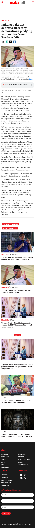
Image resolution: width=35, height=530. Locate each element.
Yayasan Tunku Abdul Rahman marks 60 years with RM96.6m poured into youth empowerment (17, 325)
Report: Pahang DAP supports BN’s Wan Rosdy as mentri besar (16, 291)
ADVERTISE (5, 485)
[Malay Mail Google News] (25, 479)
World (4, 459)
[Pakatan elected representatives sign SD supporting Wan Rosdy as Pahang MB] (17, 242)
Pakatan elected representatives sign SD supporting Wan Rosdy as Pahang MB (17, 258)
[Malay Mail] (17, 4)
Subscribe (6, 513)
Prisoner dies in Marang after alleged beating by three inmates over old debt (16, 435)
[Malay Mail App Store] (21, 476)
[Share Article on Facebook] (14, 43)
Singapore (5, 457)
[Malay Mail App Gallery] (21, 479)
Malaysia (5, 21)
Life (2, 464)
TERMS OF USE (6, 483)
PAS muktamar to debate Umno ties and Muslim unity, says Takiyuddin (17, 401)
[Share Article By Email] (3, 43)
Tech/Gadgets (23, 464)
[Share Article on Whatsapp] (7, 43)
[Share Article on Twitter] (10, 43)
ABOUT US (4, 477)
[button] (31, 85)
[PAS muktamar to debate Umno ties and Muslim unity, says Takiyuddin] (17, 385)
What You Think (24, 459)
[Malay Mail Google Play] (25, 476)
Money (3, 462)
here (31, 79)
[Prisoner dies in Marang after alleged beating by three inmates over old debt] (17, 419)
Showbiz (21, 454)
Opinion (21, 457)
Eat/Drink (5, 467)
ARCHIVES (4, 475)
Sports (20, 462)
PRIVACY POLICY (7, 480)
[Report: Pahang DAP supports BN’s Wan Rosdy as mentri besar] (17, 275)
